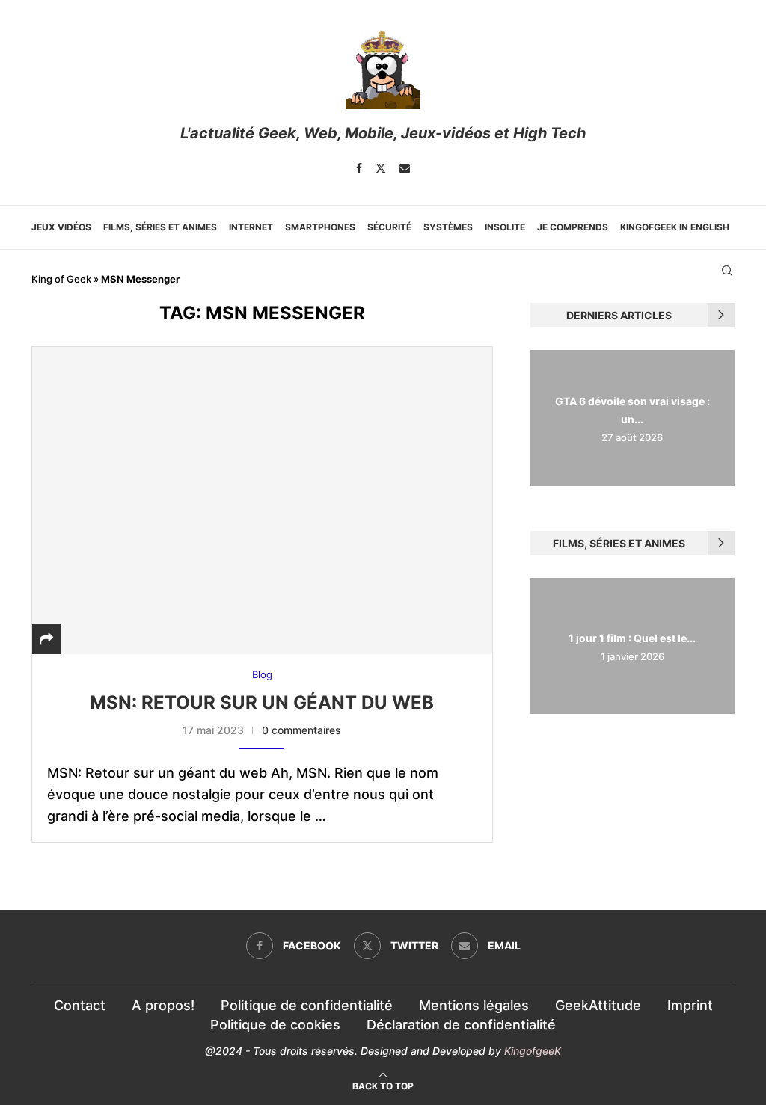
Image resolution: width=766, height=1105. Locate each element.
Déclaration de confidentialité (461, 1024)
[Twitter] (381, 168)
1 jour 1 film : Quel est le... (632, 638)
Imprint (690, 1005)
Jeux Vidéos (61, 227)
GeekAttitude (598, 1005)
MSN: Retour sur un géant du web (262, 702)
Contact (79, 1005)
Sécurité (389, 227)
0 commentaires (301, 730)
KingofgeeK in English (674, 227)
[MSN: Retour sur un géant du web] (262, 499)
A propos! (163, 1005)
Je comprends (572, 227)
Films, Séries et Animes (160, 227)
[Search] (727, 270)
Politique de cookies (275, 1024)
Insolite (505, 227)
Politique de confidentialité (307, 1005)
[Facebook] (359, 168)
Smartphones (320, 227)
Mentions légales (474, 1005)
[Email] (404, 168)
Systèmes (448, 227)
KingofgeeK (532, 1050)
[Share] (46, 639)
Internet (251, 227)
